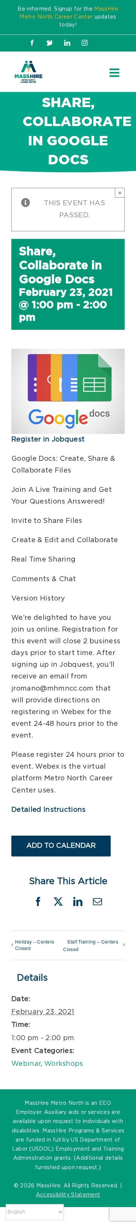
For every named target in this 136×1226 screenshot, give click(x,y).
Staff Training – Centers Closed (90, 945)
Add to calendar (61, 845)
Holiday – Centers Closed (34, 944)
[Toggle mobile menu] (115, 72)
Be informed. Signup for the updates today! (68, 17)
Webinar (25, 1064)
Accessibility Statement (68, 1195)
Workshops (63, 1064)
